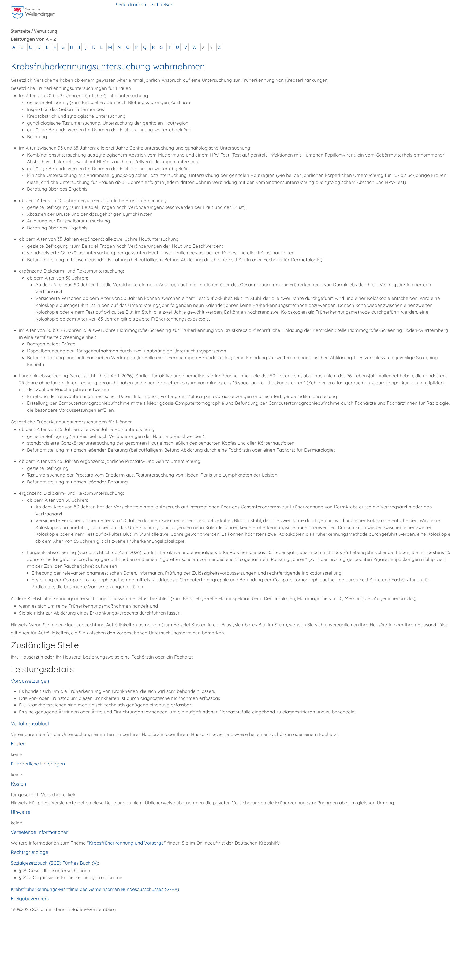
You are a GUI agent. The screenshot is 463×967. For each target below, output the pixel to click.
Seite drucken (131, 4)
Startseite (20, 31)
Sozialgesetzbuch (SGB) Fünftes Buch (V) (54, 863)
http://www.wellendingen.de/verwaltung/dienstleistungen (109, 924)
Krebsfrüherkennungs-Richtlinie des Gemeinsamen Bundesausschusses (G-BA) (95, 889)
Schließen (163, 4)
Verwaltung (45, 31)
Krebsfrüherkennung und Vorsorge (126, 843)
